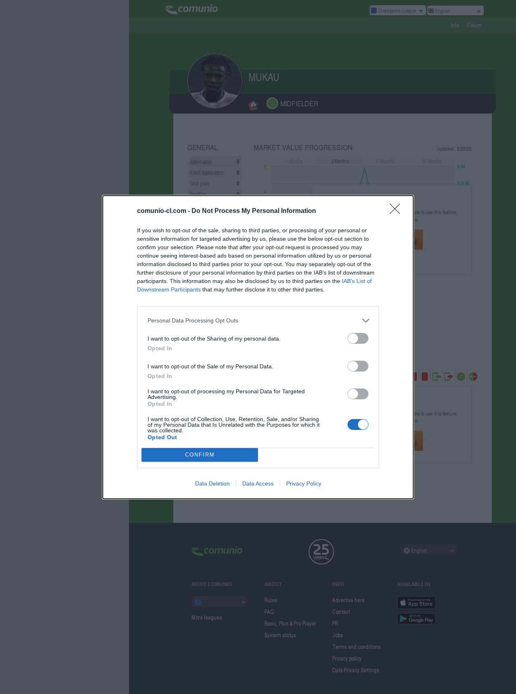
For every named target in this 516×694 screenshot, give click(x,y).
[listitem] (258, 320)
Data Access (258, 483)
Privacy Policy (303, 483)
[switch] (357, 338)
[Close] (397, 211)
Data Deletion (212, 483)
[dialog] (258, 347)
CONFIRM (200, 455)
